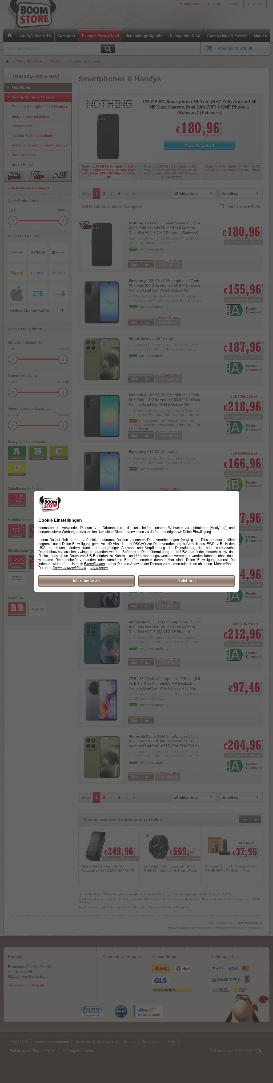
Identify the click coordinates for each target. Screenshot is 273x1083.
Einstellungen (94, 564)
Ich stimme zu (86, 581)
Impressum (99, 568)
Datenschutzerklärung (69, 568)
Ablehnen (186, 581)
